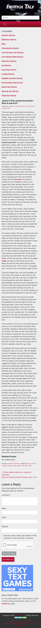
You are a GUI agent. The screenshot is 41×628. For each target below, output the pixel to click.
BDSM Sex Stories (9, 40)
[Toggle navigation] (5, 24)
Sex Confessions (20, 625)
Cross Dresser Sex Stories (12, 52)
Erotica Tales (6, 108)
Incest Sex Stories (9, 70)
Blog (3, 44)
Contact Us (34, 623)
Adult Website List (25, 621)
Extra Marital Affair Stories (12, 57)
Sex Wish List (8, 559)
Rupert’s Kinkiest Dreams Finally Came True (19, 477)
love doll (17, 179)
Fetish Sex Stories (9, 61)
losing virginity (16, 465)
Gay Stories (6, 65)
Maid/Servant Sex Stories (12, 78)
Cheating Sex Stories (10, 48)
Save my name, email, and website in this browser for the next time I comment (20, 536)
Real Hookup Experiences (12, 83)
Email (4, 517)
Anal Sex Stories (8, 35)
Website (5, 526)
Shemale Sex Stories (10, 91)
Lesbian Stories (8, 74)
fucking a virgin (6, 465)
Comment (6, 495)
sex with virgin (27, 465)
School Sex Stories (9, 87)
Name (4, 508)
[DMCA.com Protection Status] (20, 617)
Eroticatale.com (20, 615)
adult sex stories (31, 463)
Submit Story (25, 623)
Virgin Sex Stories (9, 95)
